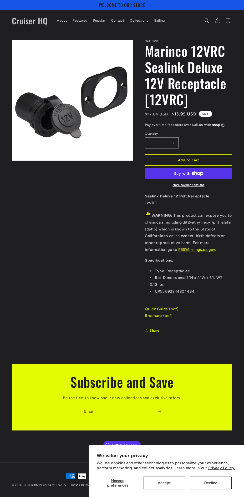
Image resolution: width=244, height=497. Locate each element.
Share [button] (154, 331)
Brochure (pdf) (159, 315)
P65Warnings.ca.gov (196, 249)
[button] (207, 20)
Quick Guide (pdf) (161, 309)
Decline (210, 483)
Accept (164, 483)
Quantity (151, 133)
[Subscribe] (159, 411)
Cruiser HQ (31, 485)
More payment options (188, 184)
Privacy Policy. (221, 468)
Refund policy (80, 484)
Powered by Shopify (52, 485)
